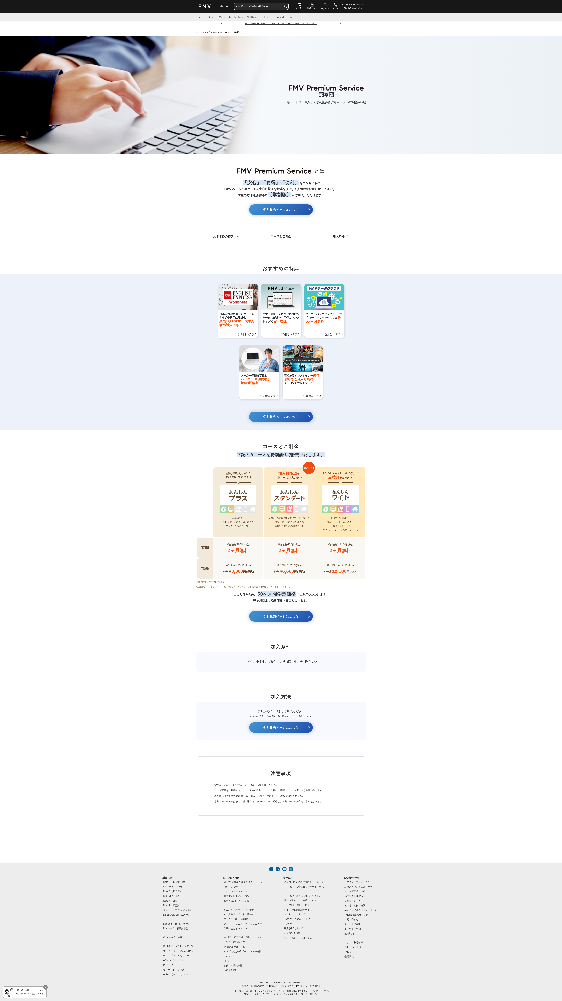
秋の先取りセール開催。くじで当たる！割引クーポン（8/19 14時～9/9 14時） (281, 24)
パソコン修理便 (292, 933)
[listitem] (271, 869)
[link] (312, 6)
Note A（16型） (171, 901)
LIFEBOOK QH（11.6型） (176, 915)
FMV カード (290, 924)
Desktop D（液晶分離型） (177, 928)
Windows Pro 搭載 (172, 937)
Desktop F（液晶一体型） (176, 924)
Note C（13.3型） (172, 891)
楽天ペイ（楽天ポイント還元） (360, 910)
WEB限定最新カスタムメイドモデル (243, 882)
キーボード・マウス (173, 970)
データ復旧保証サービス (297, 905)
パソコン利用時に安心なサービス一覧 (304, 887)
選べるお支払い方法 (354, 905)
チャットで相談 (352, 924)
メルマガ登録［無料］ (356, 891)
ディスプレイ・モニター (176, 956)
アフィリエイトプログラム (298, 938)
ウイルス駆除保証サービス (298, 910)
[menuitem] (240, 6)
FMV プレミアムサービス (297, 919)
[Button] (285, 6)
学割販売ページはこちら (281, 209)
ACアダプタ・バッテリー (176, 960)
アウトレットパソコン (235, 891)
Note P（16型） (171, 905)
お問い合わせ (315, 986)
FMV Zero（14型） (173, 887)
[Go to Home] (213, 6)
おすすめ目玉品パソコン (236, 896)
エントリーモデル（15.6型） (178, 910)
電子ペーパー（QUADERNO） (179, 951)
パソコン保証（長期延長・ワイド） (302, 896)
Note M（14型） (171, 896)
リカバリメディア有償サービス (300, 900)
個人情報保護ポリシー (259, 986)
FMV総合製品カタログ (356, 915)
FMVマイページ (352, 952)
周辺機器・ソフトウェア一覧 (178, 946)
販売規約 (349, 933)
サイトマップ (302, 986)
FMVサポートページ (355, 947)
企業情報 (349, 956)
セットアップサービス (295, 914)
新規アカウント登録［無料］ (359, 887)
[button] (299, 6)
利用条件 (245, 986)
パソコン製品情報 (353, 942)
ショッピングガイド (354, 901)
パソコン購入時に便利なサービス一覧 (304, 882)
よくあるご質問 (352, 929)
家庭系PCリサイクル (295, 928)
